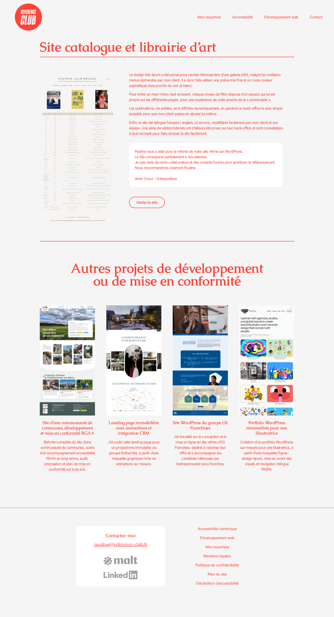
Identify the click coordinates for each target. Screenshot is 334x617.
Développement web (281, 17)
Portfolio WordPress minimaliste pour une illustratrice (266, 428)
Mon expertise (209, 17)
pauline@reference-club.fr (120, 544)
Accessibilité (242, 17)
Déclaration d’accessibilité (217, 583)
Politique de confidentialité (217, 565)
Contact (316, 17)
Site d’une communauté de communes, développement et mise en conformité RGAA (67, 428)
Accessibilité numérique (217, 528)
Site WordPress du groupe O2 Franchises (200, 425)
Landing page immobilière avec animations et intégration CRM (134, 428)
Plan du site (217, 574)
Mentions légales (217, 556)
